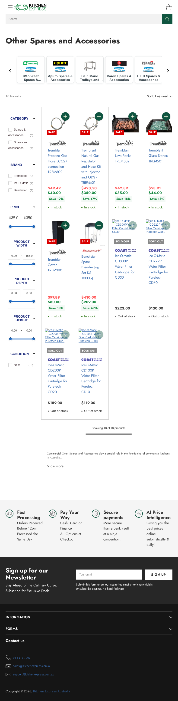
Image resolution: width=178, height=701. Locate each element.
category (19, 118)
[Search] (167, 19)
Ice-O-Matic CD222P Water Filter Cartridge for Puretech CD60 (158, 269)
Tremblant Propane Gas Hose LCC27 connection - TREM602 (57, 161)
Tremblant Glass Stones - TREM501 (159, 156)
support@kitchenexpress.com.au (33, 674)
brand (16, 165)
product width (22, 243)
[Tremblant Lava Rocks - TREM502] (125, 123)
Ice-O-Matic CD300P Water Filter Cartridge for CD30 (124, 266)
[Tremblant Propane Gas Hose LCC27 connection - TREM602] (58, 123)
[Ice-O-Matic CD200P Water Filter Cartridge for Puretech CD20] (58, 342)
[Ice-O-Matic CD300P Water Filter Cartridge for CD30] (125, 232)
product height (22, 318)
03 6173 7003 (22, 657)
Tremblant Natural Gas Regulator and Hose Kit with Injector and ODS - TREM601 (91, 166)
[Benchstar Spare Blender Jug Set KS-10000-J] (92, 232)
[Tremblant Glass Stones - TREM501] (159, 123)
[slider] (10, 226)
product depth (22, 281)
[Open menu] (8, 7)
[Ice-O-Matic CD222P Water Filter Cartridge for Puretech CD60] (159, 232)
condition (19, 354)
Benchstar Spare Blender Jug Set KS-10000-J (90, 267)
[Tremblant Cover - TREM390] (58, 232)
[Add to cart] (65, 116)
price (15, 207)
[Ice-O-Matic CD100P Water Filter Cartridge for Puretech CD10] (92, 342)
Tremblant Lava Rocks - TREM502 (124, 156)
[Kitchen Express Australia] (30, 7)
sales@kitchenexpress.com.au (32, 666)
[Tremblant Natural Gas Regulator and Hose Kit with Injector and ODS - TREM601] (92, 123)
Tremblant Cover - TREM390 (55, 265)
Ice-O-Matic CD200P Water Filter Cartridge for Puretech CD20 (57, 378)
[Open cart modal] (168, 7)
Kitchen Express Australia (51, 691)
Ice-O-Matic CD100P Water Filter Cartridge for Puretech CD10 (91, 378)
